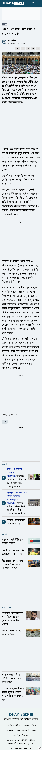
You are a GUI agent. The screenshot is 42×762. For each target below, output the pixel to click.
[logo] (13, 3)
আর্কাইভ (16, 735)
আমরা (33, 730)
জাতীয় (4, 24)
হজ (5, 422)
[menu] (38, 3)
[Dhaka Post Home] (21, 714)
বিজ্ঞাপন (25, 735)
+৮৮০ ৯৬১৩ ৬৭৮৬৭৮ (22, 748)
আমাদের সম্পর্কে (22, 730)
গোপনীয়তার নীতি (13, 725)
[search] (33, 3)
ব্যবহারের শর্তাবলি (29, 725)
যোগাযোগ (10, 730)
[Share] (17, 48)
